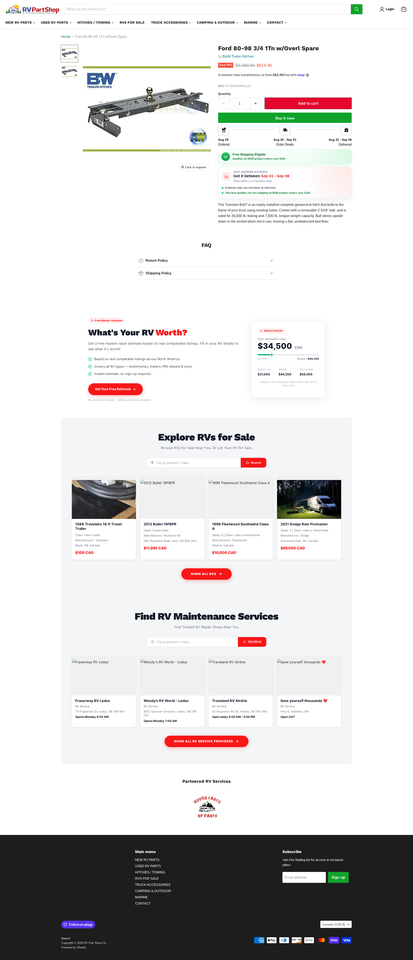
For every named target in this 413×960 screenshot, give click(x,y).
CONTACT (275, 22)
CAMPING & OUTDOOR (216, 22)
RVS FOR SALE (132, 22)
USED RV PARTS (55, 22)
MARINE (251, 22)
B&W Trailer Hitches (238, 56)
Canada (334, 924)
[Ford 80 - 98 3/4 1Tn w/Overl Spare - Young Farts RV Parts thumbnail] (69, 53)
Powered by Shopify (73, 947)
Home (66, 36)
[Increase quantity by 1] (255, 103)
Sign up (338, 877)
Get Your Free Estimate (113, 389)
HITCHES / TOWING (94, 22)
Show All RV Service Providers (203, 741)
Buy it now (284, 118)
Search (254, 642)
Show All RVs (203, 574)
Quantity (224, 93)
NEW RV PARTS (19, 22)
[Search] (356, 9)
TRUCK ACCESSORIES (170, 22)
